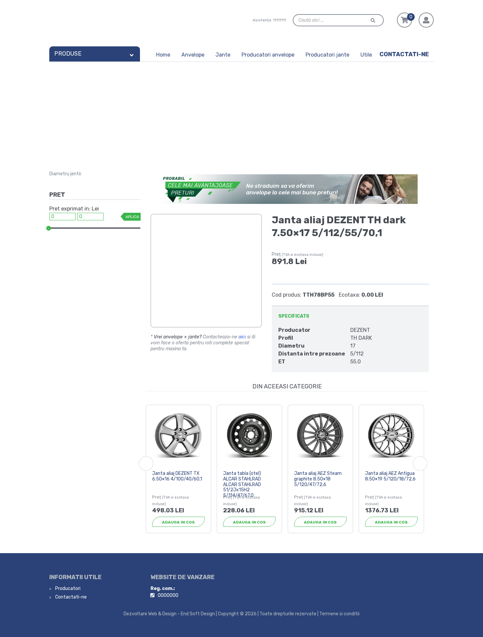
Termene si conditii (339, 614)
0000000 (168, 595)
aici (242, 337)
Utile (366, 55)
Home (163, 55)
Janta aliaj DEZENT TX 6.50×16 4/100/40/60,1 (177, 476)
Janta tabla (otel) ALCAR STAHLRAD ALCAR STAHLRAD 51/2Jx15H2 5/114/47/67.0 (242, 484)
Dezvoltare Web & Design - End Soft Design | (170, 614)
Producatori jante (327, 55)
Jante (223, 55)
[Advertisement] (241, 111)
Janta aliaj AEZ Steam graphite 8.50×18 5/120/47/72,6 (318, 479)
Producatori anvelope (268, 55)
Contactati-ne (404, 54)
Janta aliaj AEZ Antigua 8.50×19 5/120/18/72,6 (390, 476)
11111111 (279, 20)
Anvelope (192, 55)
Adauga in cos (178, 522)
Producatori (67, 588)
